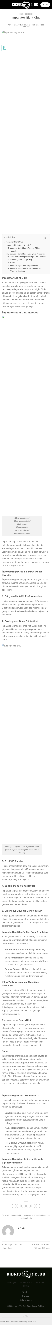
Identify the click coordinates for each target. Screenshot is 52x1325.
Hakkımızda (26, 1282)
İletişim (26, 1286)
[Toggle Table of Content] (44, 238)
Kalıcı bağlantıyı (40, 1215)
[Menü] (3, 4)
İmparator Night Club (14, 242)
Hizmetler (40, 1282)
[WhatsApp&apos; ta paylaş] (14, 1206)
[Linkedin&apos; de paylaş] (38, 1206)
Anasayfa (11, 1282)
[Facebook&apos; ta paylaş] (19, 1206)
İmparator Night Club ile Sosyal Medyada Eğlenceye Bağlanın (25, 269)
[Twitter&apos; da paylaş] (23, 1206)
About (26, 1316)
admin (10, 25)
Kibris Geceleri (26, 14)
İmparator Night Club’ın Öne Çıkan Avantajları (27, 254)
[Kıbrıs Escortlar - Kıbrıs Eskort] (25, 4)
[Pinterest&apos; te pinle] (33, 1206)
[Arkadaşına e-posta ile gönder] (28, 1206)
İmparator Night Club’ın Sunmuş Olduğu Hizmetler (25, 249)
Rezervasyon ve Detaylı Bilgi (21, 260)
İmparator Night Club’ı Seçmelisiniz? (24, 265)
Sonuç (12, 263)
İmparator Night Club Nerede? (18, 245)
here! (34, 1322)
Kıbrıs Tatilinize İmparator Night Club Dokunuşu (28, 257)
